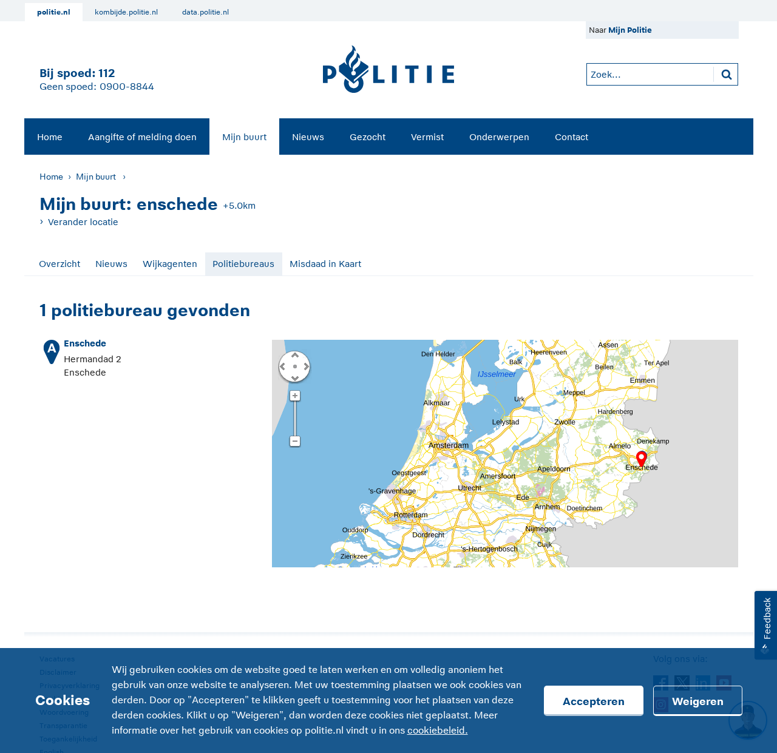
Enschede (85, 343)
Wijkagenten (170, 263)
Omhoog (294, 354)
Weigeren (698, 701)
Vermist (427, 137)
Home (50, 137)
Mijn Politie (630, 30)
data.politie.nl (205, 12)
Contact (571, 137)
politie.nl (53, 12)
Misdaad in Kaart (325, 263)
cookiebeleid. (437, 730)
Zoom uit (294, 442)
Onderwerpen (499, 137)
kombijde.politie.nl (126, 12)
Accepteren (594, 701)
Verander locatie (83, 222)
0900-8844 (127, 87)
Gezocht (367, 137)
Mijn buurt (244, 137)
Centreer (294, 366)
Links (282, 366)
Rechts (305, 366)
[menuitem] (49, 136)
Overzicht (59, 263)
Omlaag (294, 377)
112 (106, 73)
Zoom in (294, 396)
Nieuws (308, 137)
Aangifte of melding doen (142, 137)
